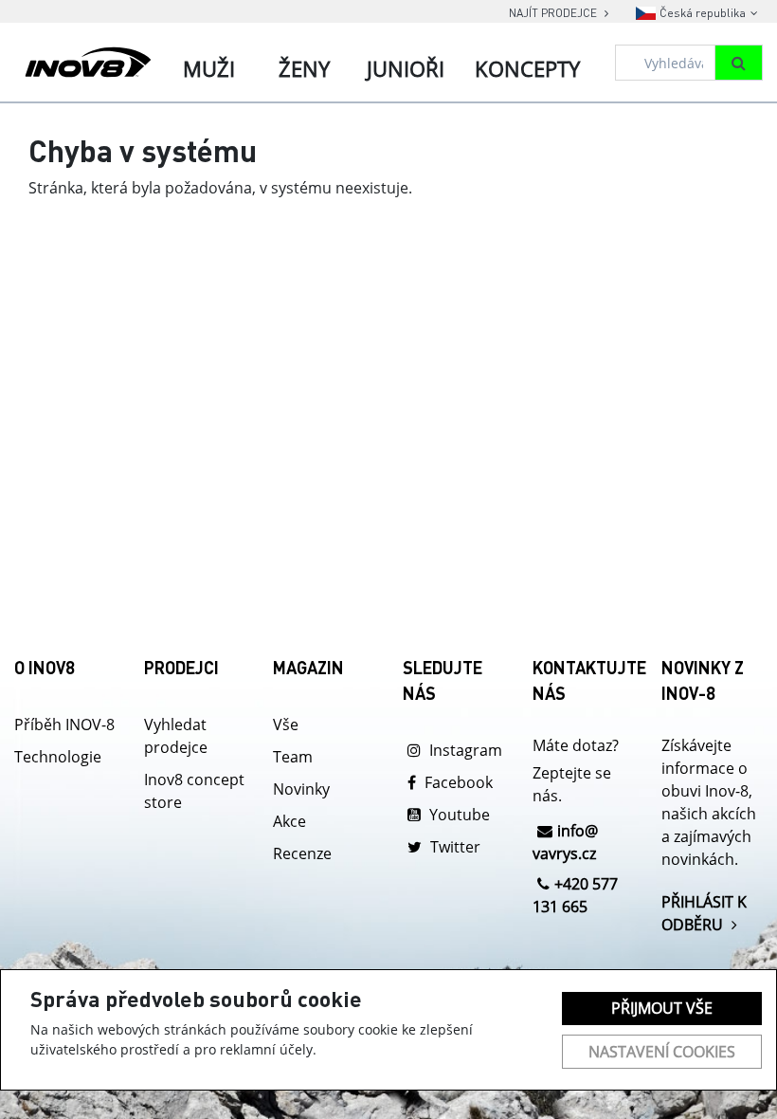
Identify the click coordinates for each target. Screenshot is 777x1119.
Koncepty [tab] (527, 68)
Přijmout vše (662, 1008)
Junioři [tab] (405, 68)
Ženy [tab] (304, 68)
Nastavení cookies (661, 1051)
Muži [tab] (209, 68)
